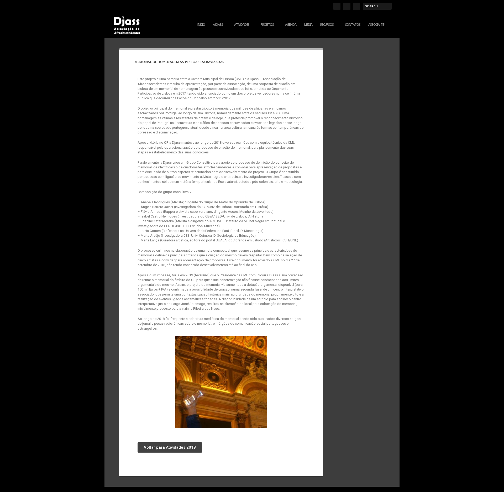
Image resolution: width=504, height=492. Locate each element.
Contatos (352, 25)
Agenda (290, 25)
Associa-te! (376, 25)
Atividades (241, 25)
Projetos (267, 25)
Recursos (327, 25)
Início (201, 25)
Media (308, 25)
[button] (170, 447)
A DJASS (218, 25)
